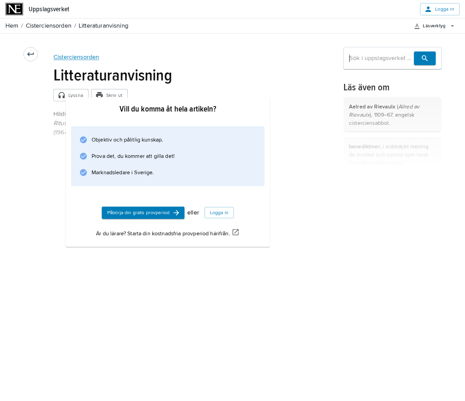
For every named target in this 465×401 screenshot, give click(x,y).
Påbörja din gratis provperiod (138, 213)
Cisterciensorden (76, 57)
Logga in (444, 9)
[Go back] (30, 54)
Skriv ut (114, 95)
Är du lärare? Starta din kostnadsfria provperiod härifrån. (163, 233)
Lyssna (75, 95)
